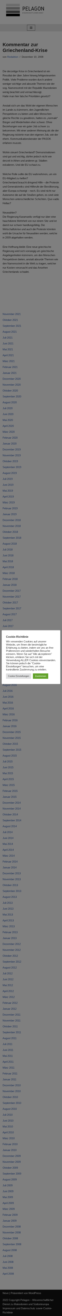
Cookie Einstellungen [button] (18, 676)
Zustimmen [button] (40, 676)
